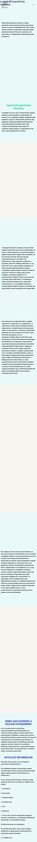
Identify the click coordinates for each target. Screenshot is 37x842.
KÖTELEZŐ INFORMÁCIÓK (18, 757)
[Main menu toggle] (33, 5)
